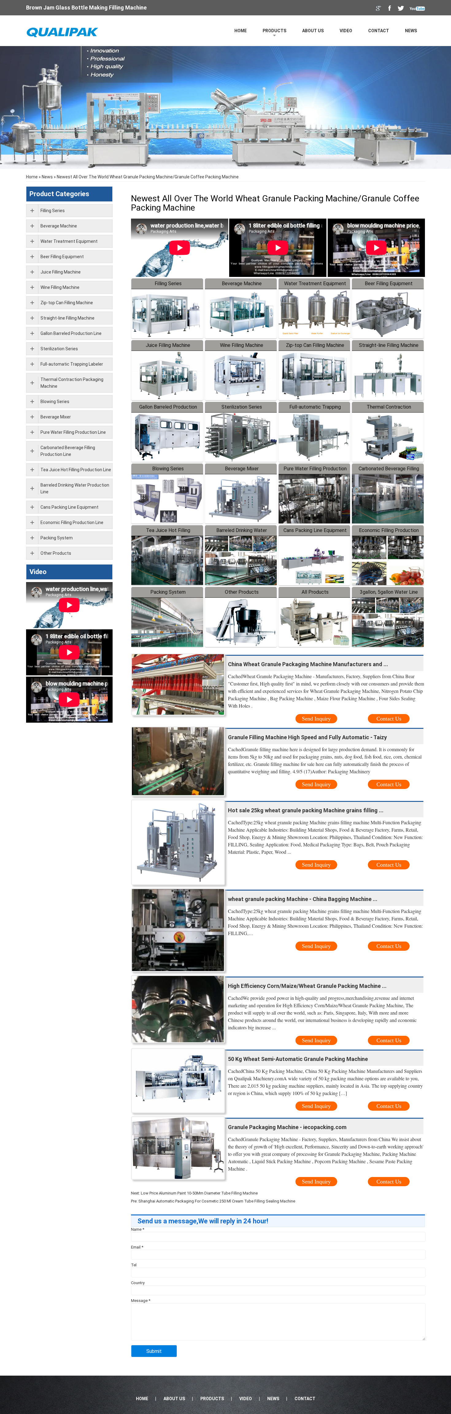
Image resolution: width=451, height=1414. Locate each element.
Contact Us (388, 719)
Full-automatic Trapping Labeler (71, 364)
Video (346, 30)
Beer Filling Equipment (389, 283)
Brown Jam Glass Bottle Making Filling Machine (86, 7)
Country (138, 1282)
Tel (134, 1265)
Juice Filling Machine (168, 345)
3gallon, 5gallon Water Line (389, 592)
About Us (313, 30)
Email (137, 1247)
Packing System (168, 592)
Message (140, 1300)
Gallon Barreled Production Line (71, 333)
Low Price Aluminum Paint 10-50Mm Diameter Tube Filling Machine (199, 1193)
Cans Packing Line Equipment (315, 530)
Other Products (242, 592)
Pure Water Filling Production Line (73, 432)
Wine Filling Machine (241, 345)
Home (240, 30)
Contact (378, 30)
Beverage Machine (242, 283)
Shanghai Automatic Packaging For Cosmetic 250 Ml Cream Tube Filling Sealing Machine (216, 1201)
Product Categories (59, 194)
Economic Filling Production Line (71, 522)
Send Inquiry (316, 719)
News (411, 30)
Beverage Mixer (242, 469)
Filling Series (168, 283)
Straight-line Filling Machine (388, 345)
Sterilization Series (242, 407)
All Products (315, 592)
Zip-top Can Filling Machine (315, 345)
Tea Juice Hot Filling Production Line (75, 469)
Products (274, 30)
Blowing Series (168, 469)
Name (137, 1229)
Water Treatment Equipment (315, 283)
